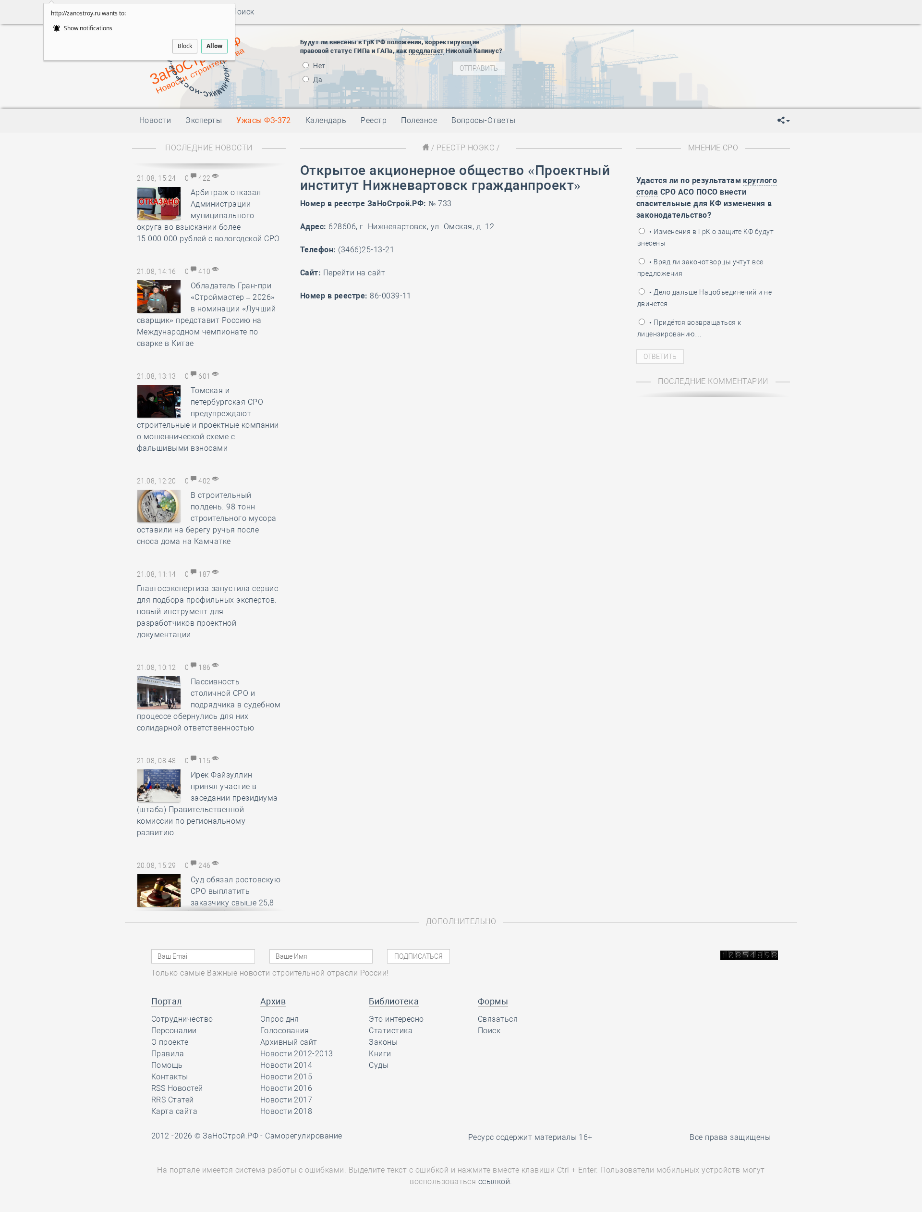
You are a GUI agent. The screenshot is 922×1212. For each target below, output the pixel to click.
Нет (319, 66)
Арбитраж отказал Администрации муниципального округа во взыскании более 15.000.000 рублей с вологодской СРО (208, 215)
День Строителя (604, 61)
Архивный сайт (288, 1042)
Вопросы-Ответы (483, 120)
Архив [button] (273, 1001)
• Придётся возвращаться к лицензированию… (689, 328)
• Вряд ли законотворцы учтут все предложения (700, 267)
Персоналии (174, 1030)
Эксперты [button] (203, 120)
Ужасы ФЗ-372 (263, 120)
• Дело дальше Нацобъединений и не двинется (704, 298)
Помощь (167, 1065)
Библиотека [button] (394, 1001)
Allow (214, 46)
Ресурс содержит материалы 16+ (530, 1137)
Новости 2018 (286, 1111)
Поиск (240, 11)
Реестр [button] (374, 120)
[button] (783, 121)
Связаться (498, 1019)
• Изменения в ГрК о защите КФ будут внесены (705, 237)
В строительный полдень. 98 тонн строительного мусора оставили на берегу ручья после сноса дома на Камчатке (207, 518)
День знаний (603, 90)
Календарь (325, 120)
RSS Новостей (177, 1088)
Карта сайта (174, 1111)
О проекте (169, 1042)
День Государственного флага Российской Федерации (667, 73)
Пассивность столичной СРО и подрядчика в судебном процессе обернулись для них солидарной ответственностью (208, 704)
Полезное (419, 120)
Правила (167, 1053)
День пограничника (597, 49)
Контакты (169, 1076)
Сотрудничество (182, 1019)
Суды (378, 1065)
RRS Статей (172, 1099)
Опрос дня (279, 1019)
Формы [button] (493, 1001)
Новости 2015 (286, 1076)
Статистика (390, 1030)
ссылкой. (495, 1181)
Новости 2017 (286, 1099)
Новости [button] (155, 120)
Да (317, 80)
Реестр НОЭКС (466, 147)
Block (185, 46)
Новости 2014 (286, 1065)
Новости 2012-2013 (296, 1053)
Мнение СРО (713, 147)
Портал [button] (166, 1001)
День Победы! (588, 37)
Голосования (284, 1030)
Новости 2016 (286, 1088)
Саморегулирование (303, 1135)
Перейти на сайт (354, 272)
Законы (383, 1042)
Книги (380, 1053)
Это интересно (396, 1019)
